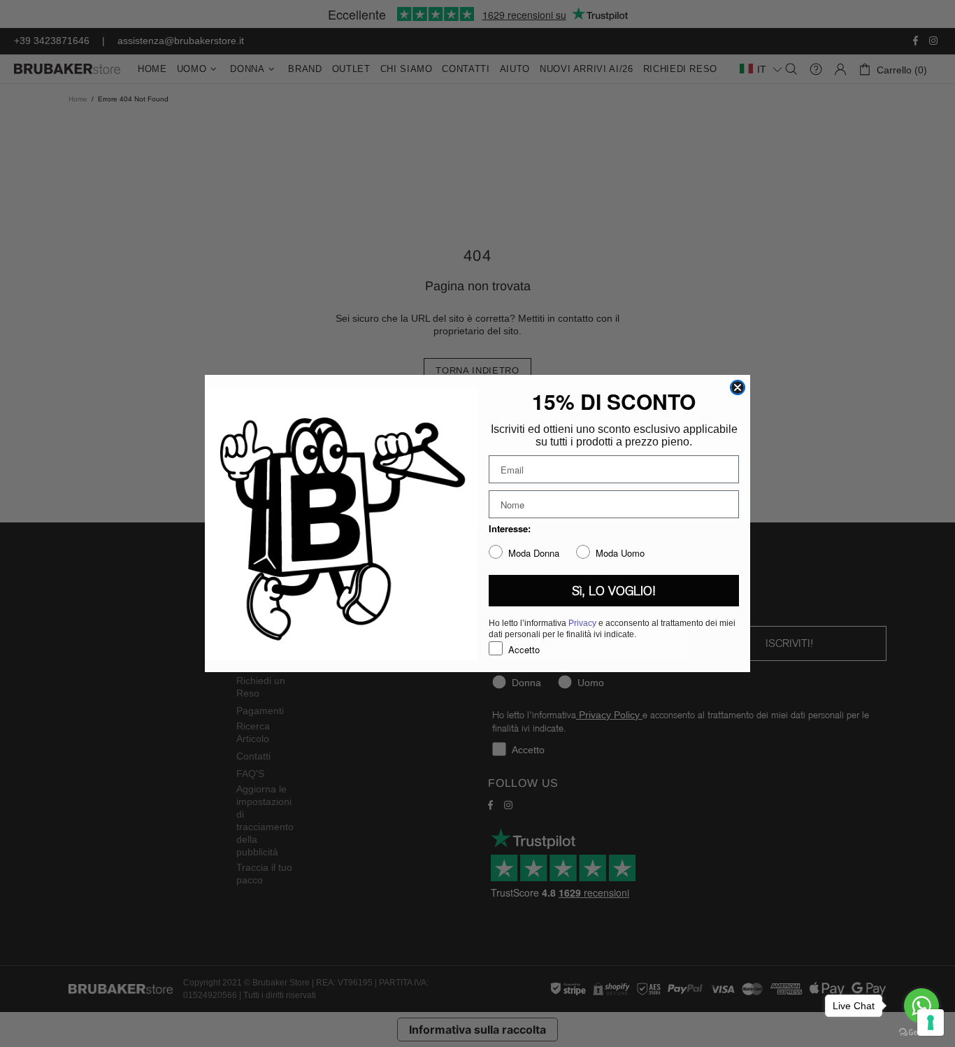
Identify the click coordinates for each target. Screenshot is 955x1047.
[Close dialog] (738, 387)
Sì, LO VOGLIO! (614, 591)
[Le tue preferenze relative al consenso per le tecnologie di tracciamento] (930, 1022)
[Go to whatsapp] (921, 1005)
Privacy (582, 623)
